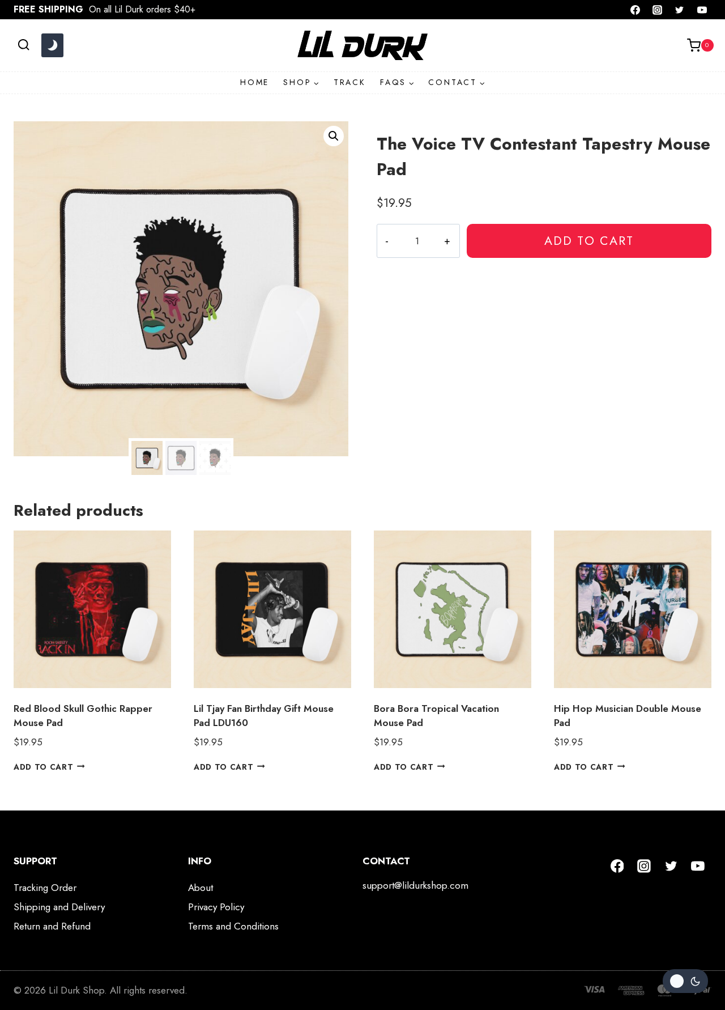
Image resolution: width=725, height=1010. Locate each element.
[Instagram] (657, 9)
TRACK (350, 82)
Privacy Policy (216, 907)
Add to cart (589, 240)
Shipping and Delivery (59, 907)
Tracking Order (45, 887)
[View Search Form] (23, 45)
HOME (254, 82)
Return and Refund (52, 926)
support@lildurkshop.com (415, 885)
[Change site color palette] (52, 45)
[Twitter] (679, 9)
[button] (333, 136)
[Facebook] (635, 9)
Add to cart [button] (43, 766)
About (200, 887)
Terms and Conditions (233, 926)
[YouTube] (701, 9)
